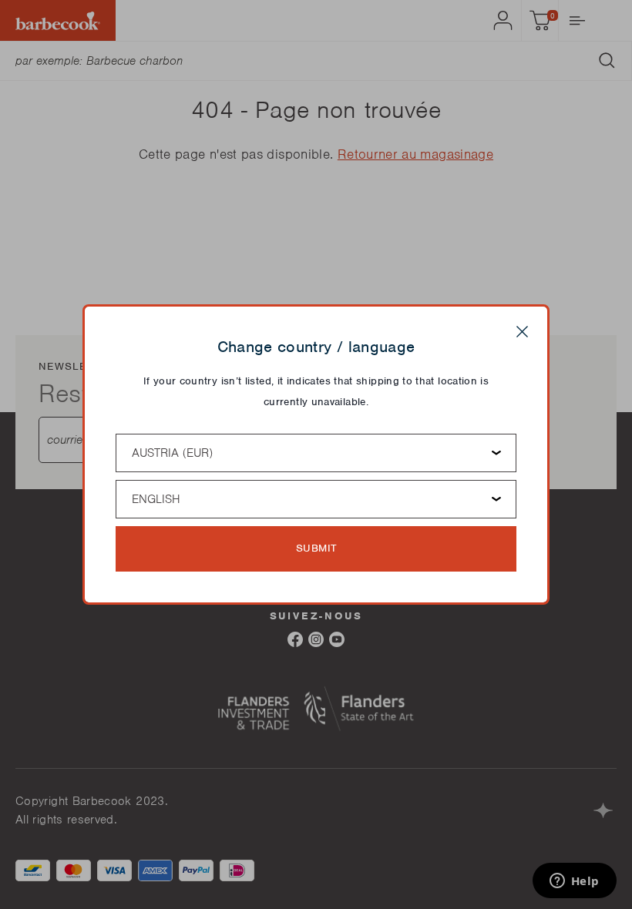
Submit (316, 548)
